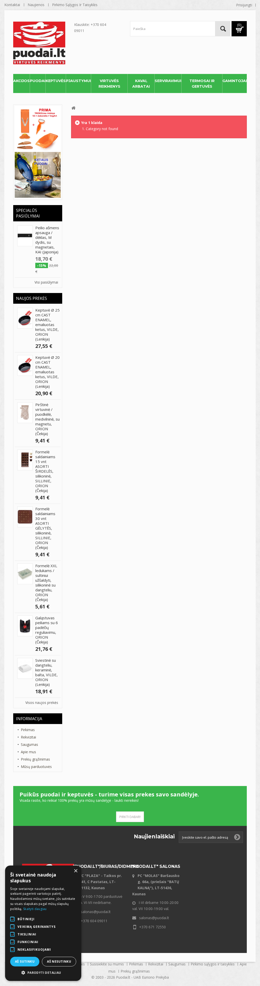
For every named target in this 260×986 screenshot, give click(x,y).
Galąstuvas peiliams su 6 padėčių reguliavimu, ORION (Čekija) (46, 629)
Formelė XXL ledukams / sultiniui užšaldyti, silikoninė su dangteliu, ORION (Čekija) (46, 582)
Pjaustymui (78, 81)
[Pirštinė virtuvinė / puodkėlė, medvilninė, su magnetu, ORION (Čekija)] (25, 412)
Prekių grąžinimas (35, 759)
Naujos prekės (31, 298)
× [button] (75, 871)
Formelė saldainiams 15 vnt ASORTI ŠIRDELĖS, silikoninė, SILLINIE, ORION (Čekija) (45, 471)
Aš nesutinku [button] (59, 961)
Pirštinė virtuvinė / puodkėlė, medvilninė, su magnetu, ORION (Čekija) (47, 419)
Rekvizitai (28, 737)
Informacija (29, 718)
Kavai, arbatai (141, 84)
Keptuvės (56, 81)
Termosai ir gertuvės (202, 84)
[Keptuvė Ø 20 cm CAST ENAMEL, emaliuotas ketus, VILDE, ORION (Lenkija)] (25, 365)
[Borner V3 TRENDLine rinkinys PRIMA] (38, 128)
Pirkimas (28, 729)
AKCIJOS (21, 81)
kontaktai (12, 4)
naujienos (36, 4)
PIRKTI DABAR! (130, 816)
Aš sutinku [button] (25, 961)
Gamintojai (234, 81)
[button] (43, 973)
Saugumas (29, 744)
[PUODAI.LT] (42, 43)
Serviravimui (168, 81)
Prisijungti (244, 5)
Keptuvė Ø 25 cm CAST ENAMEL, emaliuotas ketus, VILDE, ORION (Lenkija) (47, 324)
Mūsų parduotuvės (36, 766)
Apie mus (28, 751)
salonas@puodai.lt (96, 911)
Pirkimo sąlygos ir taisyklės (75, 4)
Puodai (37, 81)
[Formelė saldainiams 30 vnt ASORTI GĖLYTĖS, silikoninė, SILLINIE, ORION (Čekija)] (25, 516)
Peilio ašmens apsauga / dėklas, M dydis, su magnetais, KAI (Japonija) (47, 239)
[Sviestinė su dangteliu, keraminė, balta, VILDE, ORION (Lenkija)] (25, 668)
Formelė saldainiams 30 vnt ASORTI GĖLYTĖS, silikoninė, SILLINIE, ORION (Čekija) (45, 528)
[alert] (43, 923)
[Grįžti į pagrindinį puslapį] (73, 108)
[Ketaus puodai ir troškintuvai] (38, 174)
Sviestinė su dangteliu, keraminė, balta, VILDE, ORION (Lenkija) (46, 672)
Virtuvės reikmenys (109, 84)
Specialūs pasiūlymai (28, 213)
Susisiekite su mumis (107, 964)
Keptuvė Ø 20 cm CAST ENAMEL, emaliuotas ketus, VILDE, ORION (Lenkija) (47, 372)
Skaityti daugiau (35, 909)
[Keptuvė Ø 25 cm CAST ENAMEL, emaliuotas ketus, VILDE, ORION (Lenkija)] (25, 318)
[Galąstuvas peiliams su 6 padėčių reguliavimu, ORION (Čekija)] (25, 625)
